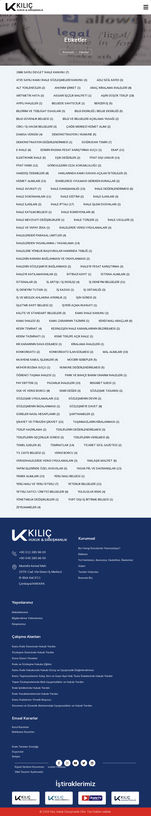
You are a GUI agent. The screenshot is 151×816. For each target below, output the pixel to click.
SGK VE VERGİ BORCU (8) (33, 390)
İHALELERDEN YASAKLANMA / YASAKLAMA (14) (48, 243)
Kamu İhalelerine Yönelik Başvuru (31, 699)
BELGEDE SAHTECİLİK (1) (68, 103)
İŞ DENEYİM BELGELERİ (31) (107, 282)
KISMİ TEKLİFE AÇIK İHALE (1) (73, 336)
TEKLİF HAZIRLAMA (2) (31, 429)
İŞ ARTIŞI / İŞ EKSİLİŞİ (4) (63, 282)
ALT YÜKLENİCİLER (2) (30, 88)
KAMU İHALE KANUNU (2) (92, 313)
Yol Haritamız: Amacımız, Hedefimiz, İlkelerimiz (105, 560)
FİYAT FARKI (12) (27, 165)
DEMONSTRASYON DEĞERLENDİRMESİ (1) (44, 142)
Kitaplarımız (19, 624)
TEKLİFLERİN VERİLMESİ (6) (91, 437)
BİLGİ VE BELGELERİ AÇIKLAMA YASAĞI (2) (91, 119)
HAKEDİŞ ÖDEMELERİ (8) (32, 173)
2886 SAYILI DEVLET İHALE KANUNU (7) (42, 72)
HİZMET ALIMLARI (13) (31, 181)
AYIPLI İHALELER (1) (29, 103)
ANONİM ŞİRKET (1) (68, 88)
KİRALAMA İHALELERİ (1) (87, 344)
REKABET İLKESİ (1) (103, 383)
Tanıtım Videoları (88, 572)
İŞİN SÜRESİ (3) (86, 297)
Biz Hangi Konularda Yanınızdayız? (99, 548)
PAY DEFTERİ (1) (27, 383)
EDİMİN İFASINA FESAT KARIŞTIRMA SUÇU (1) (71, 150)
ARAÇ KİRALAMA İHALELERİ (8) (110, 88)
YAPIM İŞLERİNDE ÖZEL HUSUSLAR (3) (41, 468)
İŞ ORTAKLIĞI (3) (94, 289)
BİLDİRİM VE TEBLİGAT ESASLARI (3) (40, 111)
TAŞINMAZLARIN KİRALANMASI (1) (96, 422)
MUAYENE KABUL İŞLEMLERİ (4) (37, 359)
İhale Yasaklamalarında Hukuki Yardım (35, 693)
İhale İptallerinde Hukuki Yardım (31, 687)
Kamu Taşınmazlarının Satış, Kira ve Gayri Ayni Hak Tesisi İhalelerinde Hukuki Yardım (62, 676)
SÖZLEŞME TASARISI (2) (106, 390)
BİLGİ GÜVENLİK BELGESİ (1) (34, 119)
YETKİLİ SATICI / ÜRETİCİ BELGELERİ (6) (42, 491)
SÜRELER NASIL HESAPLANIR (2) (38, 414)
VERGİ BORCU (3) (66, 453)
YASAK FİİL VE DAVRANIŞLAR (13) (99, 468)
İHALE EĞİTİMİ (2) (72, 196)
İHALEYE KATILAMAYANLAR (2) (36, 274)
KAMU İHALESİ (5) (28, 321)
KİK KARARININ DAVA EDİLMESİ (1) (39, 344)
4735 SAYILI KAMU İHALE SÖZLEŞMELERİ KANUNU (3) (51, 80)
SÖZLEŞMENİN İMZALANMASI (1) (38, 406)
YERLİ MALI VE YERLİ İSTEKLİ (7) (37, 484)
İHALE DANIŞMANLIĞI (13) (68, 188)
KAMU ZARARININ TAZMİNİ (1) (69, 321)
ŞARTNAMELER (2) (81, 414)
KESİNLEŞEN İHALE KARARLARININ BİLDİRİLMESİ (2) (85, 328)
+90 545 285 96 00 (32, 558)
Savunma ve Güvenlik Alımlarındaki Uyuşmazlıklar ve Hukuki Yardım (52, 705)
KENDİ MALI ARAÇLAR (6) (115, 321)
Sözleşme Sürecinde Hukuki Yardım (33, 652)
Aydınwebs (36, 771)
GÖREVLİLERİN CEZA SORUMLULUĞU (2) (74, 165)
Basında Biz (85, 577)
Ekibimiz (83, 554)
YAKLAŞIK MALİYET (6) (102, 460)
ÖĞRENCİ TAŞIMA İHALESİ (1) (36, 375)
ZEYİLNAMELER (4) (28, 507)
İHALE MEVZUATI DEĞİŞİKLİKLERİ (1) (40, 220)
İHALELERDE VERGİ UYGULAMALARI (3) (85, 227)
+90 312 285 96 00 (32, 552)
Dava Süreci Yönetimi (24, 658)
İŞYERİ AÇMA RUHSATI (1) (79, 305)
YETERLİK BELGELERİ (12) (84, 484)
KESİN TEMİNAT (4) (29, 328)
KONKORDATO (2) (28, 352)
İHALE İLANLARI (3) (105, 196)
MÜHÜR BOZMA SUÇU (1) (33, 367)
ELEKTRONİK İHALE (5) (31, 157)
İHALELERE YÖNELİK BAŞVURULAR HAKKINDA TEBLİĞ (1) (54, 251)
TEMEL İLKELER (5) (28, 445)
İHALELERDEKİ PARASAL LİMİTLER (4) (41, 235)
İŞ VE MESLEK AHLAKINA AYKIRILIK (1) (41, 297)
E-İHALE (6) (23, 150)
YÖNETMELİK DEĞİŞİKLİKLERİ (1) (37, 499)
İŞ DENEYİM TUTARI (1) (31, 289)
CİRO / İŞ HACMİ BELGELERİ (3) (36, 126)
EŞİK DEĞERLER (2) (67, 157)
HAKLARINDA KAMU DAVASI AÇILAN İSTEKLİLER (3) (92, 173)
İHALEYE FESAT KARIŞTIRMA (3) (101, 266)
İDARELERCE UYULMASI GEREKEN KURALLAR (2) (87, 181)
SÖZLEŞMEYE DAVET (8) (85, 406)
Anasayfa (68, 52)
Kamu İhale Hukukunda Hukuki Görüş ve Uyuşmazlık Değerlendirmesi (53, 670)
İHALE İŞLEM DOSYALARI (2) (102, 204)
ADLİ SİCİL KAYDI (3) (110, 80)
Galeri (81, 566)
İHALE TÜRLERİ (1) (86, 220)
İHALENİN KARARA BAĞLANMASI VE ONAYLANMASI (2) (53, 258)
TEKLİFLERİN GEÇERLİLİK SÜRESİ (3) (40, 437)
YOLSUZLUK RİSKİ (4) (91, 491)
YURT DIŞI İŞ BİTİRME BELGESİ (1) (90, 499)
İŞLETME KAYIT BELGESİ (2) (34, 305)
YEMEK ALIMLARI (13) (30, 476)
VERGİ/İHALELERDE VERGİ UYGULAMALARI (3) (47, 460)
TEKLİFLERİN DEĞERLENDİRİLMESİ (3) (80, 429)
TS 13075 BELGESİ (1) (30, 453)
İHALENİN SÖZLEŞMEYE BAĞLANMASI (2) (43, 266)
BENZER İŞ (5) (103, 103)
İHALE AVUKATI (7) (28, 188)
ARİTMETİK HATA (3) (30, 95)
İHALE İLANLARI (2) (28, 204)
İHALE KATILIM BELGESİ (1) (34, 212)
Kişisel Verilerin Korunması (29, 766)
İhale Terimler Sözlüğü (25, 746)
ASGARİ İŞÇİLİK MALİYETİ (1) (72, 95)
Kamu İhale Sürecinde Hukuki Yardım (34, 646)
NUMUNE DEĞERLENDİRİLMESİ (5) (82, 367)
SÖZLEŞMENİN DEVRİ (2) (85, 398)
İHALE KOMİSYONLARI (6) (78, 212)
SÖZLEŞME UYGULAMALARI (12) (37, 398)
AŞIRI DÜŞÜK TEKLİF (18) (117, 95)
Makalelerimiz (20, 612)
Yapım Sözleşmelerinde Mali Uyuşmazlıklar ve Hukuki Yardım (48, 682)
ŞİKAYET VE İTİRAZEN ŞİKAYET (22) (40, 422)
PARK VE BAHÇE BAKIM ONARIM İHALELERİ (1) (96, 375)
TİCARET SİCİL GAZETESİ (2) (103, 445)
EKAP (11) (117, 150)
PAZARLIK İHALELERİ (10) (63, 383)
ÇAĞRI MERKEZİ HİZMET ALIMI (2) (88, 126)
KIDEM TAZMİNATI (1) (30, 336)
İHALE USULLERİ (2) (121, 220)
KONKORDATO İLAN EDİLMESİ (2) (71, 352)
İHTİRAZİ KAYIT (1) (79, 274)
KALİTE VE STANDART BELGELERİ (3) (41, 313)
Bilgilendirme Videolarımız (27, 618)
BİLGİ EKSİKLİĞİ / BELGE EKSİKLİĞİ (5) (99, 111)
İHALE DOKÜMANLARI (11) (33, 196)
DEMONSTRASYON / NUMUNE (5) (74, 134)
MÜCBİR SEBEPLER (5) (82, 359)
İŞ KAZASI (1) (65, 289)
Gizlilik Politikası (57, 766)
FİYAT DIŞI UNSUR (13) (105, 157)
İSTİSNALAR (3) (26, 282)
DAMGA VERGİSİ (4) (29, 134)
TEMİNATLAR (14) (62, 445)
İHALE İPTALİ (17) (62, 204)
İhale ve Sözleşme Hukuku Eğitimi (32, 664)
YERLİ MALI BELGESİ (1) (69, 476)
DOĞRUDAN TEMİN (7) (97, 142)
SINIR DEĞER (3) (70, 390)
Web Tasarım (22, 771)
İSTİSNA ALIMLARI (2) (115, 274)
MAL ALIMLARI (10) (115, 352)
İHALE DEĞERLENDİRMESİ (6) (114, 188)
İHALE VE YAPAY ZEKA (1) (33, 227)
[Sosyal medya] (59, 763)
